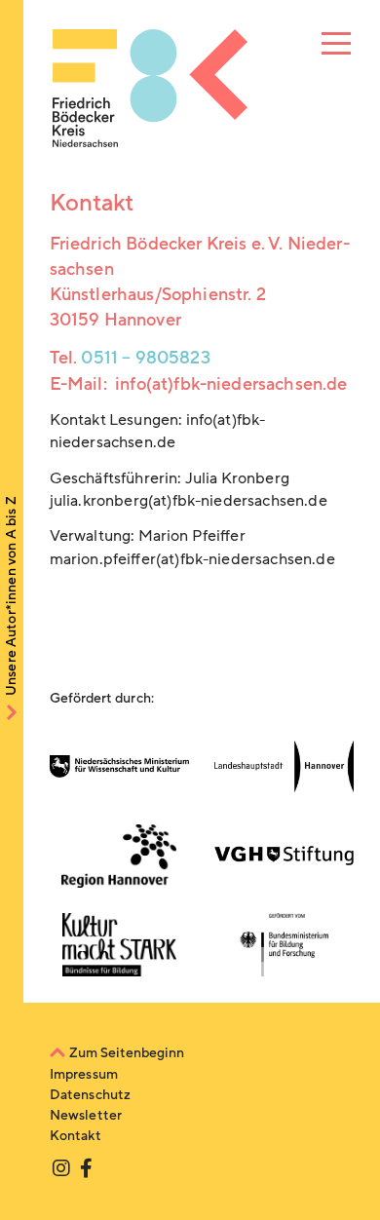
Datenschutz (91, 1095)
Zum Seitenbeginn (126, 1053)
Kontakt (75, 1135)
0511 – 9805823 (145, 357)
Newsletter (86, 1115)
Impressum (84, 1074)
